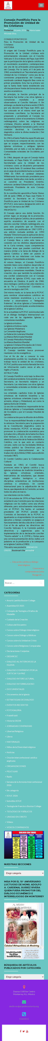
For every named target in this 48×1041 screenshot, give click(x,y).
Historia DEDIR (14, 720)
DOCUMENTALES (15, 689)
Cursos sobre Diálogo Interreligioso (23, 630)
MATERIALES (13, 741)
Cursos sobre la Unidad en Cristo (22, 640)
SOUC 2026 (12, 795)
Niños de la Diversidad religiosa (21, 747)
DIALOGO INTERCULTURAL (20, 678)
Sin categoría (13, 790)
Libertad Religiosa (15, 731)
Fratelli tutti (12, 715)
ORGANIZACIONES (16, 766)
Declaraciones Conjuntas (18, 651)
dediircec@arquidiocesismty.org (24, 1006)
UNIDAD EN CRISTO (17, 816)
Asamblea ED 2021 (15, 605)
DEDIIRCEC (12, 656)
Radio (9, 776)
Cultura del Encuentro (16, 624)
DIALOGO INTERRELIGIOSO (20, 684)
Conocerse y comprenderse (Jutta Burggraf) (34, 571)
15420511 (24, 1019)
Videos (10, 822)
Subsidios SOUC (14, 801)
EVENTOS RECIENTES (17, 705)
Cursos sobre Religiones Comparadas (24, 645)
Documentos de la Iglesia (18, 694)
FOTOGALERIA (14, 710)
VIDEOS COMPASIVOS (18, 827)
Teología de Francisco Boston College (24, 806)
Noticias (11, 752)
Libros (10, 736)
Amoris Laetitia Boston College (21, 600)
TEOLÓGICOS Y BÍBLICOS (19, 811)
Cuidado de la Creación (17, 619)
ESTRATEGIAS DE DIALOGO (20, 699)
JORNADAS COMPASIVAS (19, 726)
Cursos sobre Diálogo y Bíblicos (21, 635)
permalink (29, 550)
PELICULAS (12, 771)
